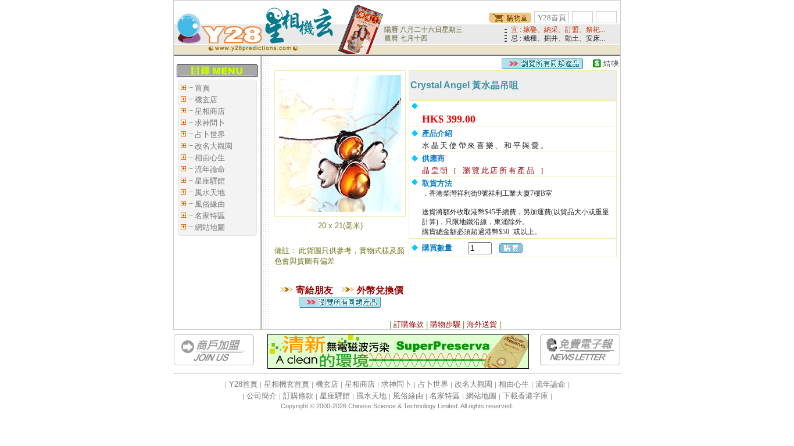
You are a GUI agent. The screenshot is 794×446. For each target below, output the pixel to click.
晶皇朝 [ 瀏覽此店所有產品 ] (483, 170)
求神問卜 (210, 122)
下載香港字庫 (525, 395)
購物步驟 (445, 324)
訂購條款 (409, 324)
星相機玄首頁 (286, 384)
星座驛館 (210, 181)
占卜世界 (210, 134)
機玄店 (206, 99)
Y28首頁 (552, 17)
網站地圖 (210, 227)
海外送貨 (482, 324)
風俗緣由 (210, 204)
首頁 (202, 88)
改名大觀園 (214, 146)
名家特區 (210, 215)
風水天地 (210, 192)
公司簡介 (261, 395)
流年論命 (210, 169)
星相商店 (210, 111)
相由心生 (210, 157)
